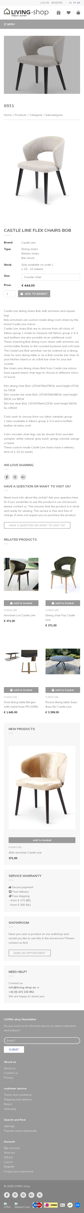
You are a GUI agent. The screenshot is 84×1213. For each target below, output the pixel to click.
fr (74, 2)
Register (56, 2)
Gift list (8, 1157)
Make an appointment (30, 953)
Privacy (8, 1077)
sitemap (9, 1126)
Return (8, 1104)
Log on (44, 2)
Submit (14, 1049)
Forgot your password (18, 1171)
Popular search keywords (20, 1131)
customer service (15, 1088)
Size (7, 275)
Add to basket (42, 840)
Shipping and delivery (18, 1099)
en (78, 2)
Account (9, 1141)
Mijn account (12, 1148)
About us (10, 1062)
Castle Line (28, 242)
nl (70, 2)
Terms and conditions (18, 1095)
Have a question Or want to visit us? (37, 525)
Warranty (10, 1109)
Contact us (11, 1073)
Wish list (9, 1152)
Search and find (14, 1119)
